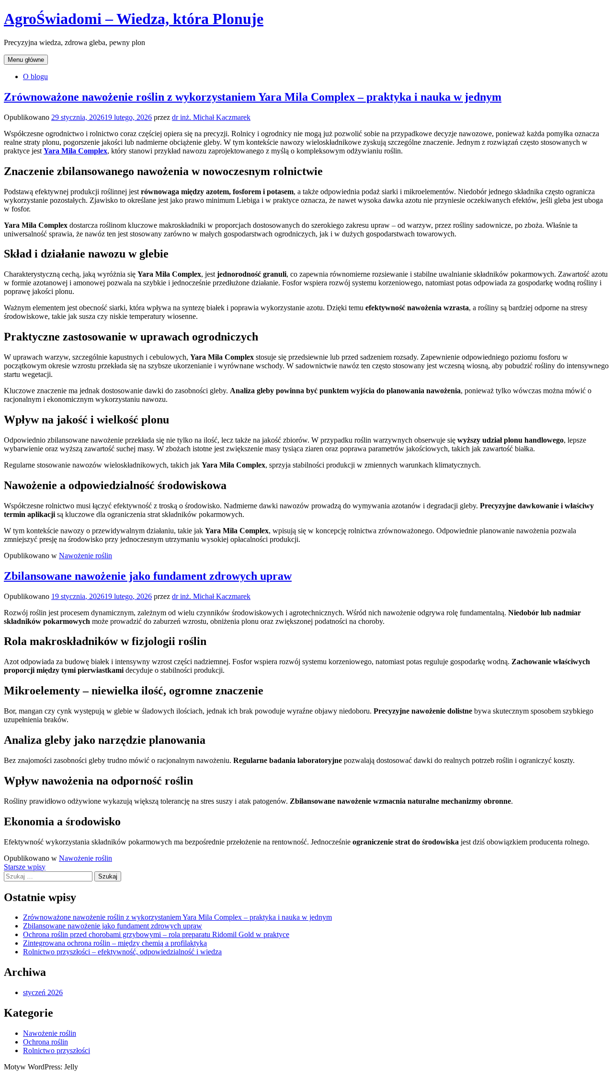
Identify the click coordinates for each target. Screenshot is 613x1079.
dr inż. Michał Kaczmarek (211, 117)
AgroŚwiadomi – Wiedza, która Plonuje (133, 18)
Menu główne (26, 59)
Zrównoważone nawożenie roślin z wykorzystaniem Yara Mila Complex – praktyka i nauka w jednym (252, 97)
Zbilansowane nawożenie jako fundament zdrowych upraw (148, 576)
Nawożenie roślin (85, 555)
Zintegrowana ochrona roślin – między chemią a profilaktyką (115, 943)
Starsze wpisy (24, 867)
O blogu (35, 76)
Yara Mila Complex (75, 151)
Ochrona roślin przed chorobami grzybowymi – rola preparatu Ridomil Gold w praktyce (156, 934)
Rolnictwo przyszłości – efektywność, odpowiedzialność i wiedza (122, 952)
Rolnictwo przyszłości (56, 1050)
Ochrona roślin (45, 1042)
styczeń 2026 (43, 992)
